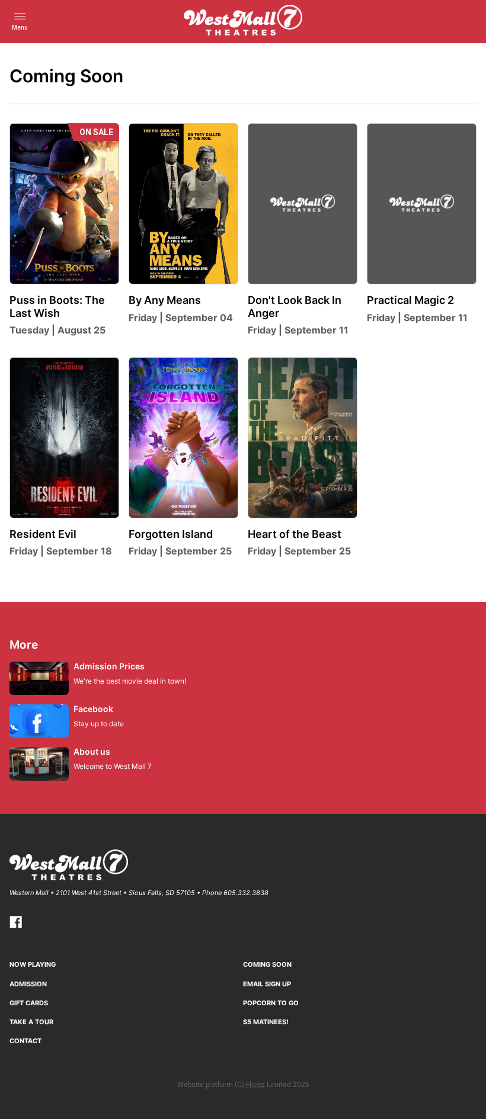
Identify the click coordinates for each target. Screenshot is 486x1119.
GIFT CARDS (28, 1003)
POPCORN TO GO (271, 1003)
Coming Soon (267, 964)
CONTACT (25, 1041)
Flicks (255, 1084)
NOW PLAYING (32, 964)
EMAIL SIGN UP (267, 984)
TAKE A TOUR (31, 1022)
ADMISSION (28, 984)
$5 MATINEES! (266, 1022)
